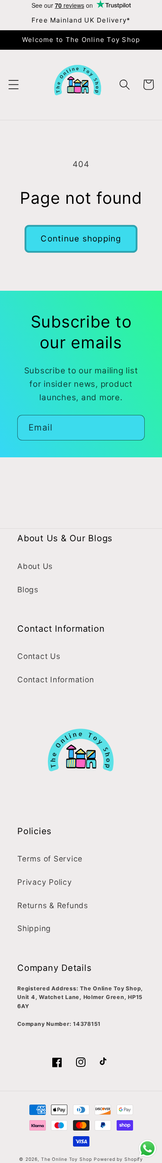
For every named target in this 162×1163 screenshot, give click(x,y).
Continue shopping (81, 239)
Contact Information (55, 679)
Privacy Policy (44, 882)
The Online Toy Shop (66, 1159)
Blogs (27, 589)
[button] (13, 84)
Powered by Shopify (118, 1159)
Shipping (34, 928)
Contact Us (38, 656)
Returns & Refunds (52, 905)
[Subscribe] (132, 427)
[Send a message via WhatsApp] (147, 1148)
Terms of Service (50, 858)
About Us (35, 566)
